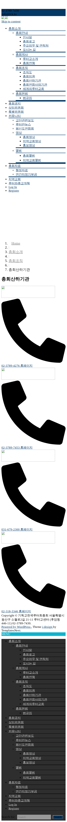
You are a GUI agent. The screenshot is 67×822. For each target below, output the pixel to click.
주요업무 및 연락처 (36, 45)
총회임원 (29, 76)
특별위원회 (16, 111)
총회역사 (22, 54)
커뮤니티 (15, 116)
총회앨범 (29, 155)
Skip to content (11, 21)
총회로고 (29, 41)
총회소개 (15, 28)
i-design (47, 627)
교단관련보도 (25, 120)
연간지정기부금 (26, 174)
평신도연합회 (25, 128)
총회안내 (22, 33)
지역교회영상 (32, 141)
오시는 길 (29, 49)
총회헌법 (22, 93)
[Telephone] (33, 361)
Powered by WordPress (16, 627)
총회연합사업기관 (35, 84)
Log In (13, 187)
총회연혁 (29, 63)
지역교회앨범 (32, 160)
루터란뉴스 (23, 124)
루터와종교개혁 (19, 183)
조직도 (27, 72)
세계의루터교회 (33, 88)
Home (15, 243)
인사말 (27, 37)
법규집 (27, 98)
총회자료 (15, 166)
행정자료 (22, 170)
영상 (19, 132)
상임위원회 (16, 107)
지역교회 (15, 179)
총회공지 (15, 103)
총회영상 (29, 137)
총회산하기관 (32, 80)
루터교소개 (30, 59)
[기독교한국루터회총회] (4, 18)
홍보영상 (29, 145)
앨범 (19, 150)
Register (14, 190)
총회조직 (22, 68)
